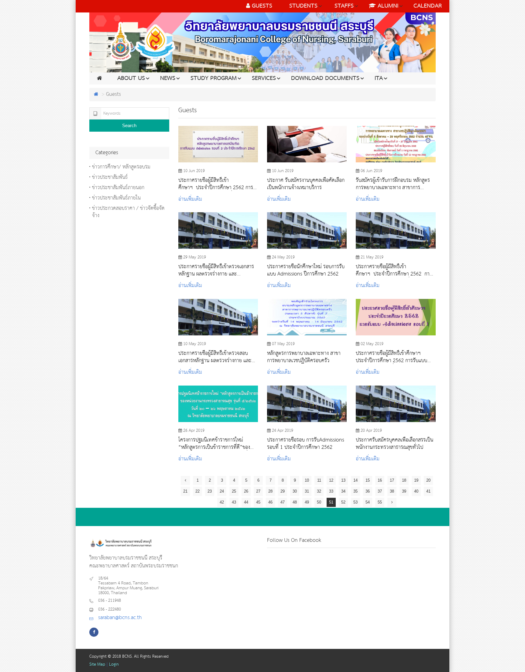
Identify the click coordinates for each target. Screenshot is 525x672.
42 (222, 502)
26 (246, 491)
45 (258, 502)
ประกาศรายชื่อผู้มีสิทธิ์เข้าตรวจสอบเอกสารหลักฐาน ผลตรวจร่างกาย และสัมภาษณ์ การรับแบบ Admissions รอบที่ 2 (217, 357)
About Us (131, 78)
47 (282, 502)
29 (282, 491)
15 (367, 480)
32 (319, 491)
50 (319, 502)
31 (307, 491)
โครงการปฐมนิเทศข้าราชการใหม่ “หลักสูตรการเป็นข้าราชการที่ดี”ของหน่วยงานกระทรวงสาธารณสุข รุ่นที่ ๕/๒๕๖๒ (214, 444)
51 (331, 502)
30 (295, 491)
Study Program (213, 78)
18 (404, 480)
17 (392, 480)
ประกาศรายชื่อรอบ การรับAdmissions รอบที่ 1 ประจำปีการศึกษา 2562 (305, 444)
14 (355, 480)
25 (234, 491)
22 (197, 491)
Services (264, 78)
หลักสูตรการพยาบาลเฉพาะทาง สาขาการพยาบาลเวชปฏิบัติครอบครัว (304, 357)
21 (185, 491)
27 (258, 491)
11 (319, 480)
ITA (379, 78)
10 (307, 480)
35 (355, 491)
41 (428, 491)
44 (246, 502)
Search (129, 125)
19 (416, 480)
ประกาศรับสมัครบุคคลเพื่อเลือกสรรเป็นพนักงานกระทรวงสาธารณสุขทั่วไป (394, 444)
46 (270, 502)
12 (331, 480)
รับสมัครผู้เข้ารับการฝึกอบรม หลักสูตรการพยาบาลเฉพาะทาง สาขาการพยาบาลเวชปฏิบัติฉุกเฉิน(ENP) (393, 184)
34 (343, 491)
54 (367, 502)
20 (428, 480)
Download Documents (325, 78)
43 (234, 502)
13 (343, 480)
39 (404, 491)
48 (295, 502)
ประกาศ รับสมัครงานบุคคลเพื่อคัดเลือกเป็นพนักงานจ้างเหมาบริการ (306, 184)
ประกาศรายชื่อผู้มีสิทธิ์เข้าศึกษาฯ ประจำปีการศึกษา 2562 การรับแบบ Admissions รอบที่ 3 (215, 184)
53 (355, 502)
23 (210, 491)
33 (331, 491)
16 (380, 480)
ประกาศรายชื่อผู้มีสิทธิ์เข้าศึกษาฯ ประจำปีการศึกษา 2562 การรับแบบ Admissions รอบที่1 (391, 357)
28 (270, 491)
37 (380, 491)
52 (343, 502)
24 (222, 491)
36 (367, 491)
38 (392, 491)
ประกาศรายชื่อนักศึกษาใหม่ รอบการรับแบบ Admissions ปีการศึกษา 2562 (306, 270)
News (167, 78)
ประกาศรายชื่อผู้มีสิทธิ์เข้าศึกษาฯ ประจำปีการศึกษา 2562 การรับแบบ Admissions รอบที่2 (394, 270)
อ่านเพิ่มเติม (190, 199)
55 (380, 502)
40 (416, 491)
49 (307, 502)
